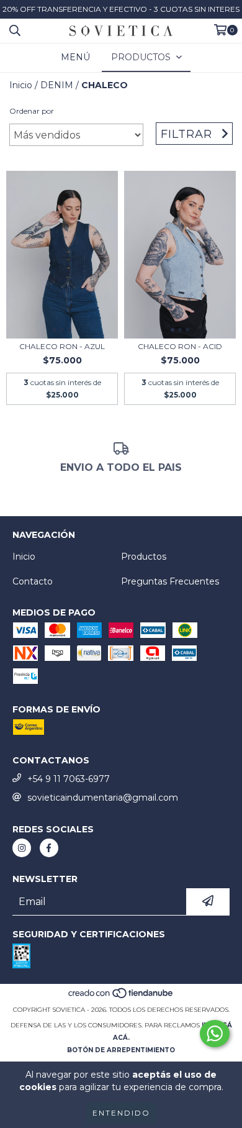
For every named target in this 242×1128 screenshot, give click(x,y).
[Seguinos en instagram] (21, 848)
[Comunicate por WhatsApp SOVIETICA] (215, 1033)
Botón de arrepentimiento (121, 1050)
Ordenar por (31, 111)
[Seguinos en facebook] (49, 848)
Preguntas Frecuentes (170, 581)
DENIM (56, 85)
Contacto (32, 581)
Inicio (20, 85)
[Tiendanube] (121, 997)
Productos (143, 556)
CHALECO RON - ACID (180, 346)
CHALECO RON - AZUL (62, 346)
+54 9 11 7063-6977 (68, 779)
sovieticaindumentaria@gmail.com (102, 797)
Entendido (121, 1112)
